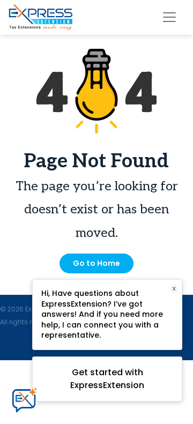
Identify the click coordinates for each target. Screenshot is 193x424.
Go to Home (96, 263)
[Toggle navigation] (169, 17)
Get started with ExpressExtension (107, 378)
